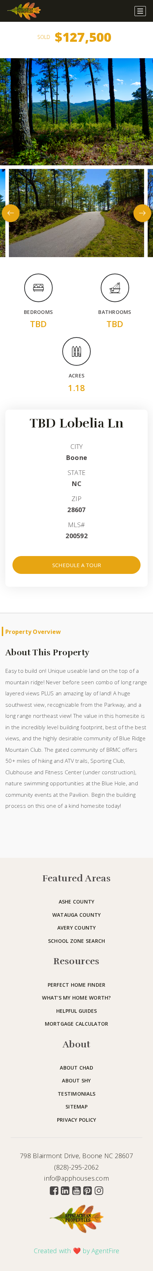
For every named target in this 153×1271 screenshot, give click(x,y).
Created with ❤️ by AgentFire (77, 1250)
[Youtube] (76, 1190)
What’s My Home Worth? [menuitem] (76, 997)
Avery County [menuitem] (76, 927)
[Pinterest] (87, 1190)
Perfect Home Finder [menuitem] (77, 984)
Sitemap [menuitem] (76, 1106)
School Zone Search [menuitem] (76, 940)
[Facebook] (54, 1190)
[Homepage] (24, 11)
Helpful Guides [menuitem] (76, 1010)
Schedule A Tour (76, 565)
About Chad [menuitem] (76, 1067)
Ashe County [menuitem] (77, 901)
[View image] (76, 213)
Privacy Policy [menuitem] (76, 1119)
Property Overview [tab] (33, 632)
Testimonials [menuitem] (76, 1093)
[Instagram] (99, 1190)
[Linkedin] (65, 1190)
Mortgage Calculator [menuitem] (77, 1023)
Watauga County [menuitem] (76, 914)
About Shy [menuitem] (76, 1080)
